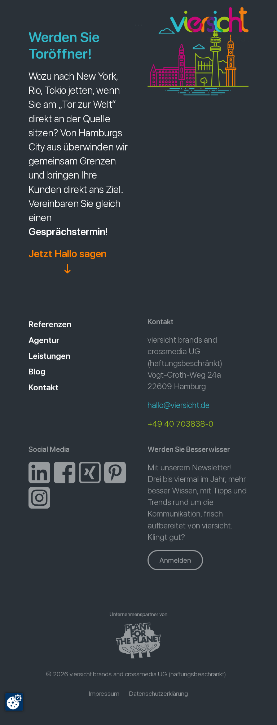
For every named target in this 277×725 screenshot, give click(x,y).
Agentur (43, 340)
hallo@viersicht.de (179, 405)
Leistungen (49, 356)
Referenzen (49, 324)
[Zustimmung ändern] (14, 702)
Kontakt (43, 387)
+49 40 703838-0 (181, 424)
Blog (36, 371)
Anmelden (175, 560)
